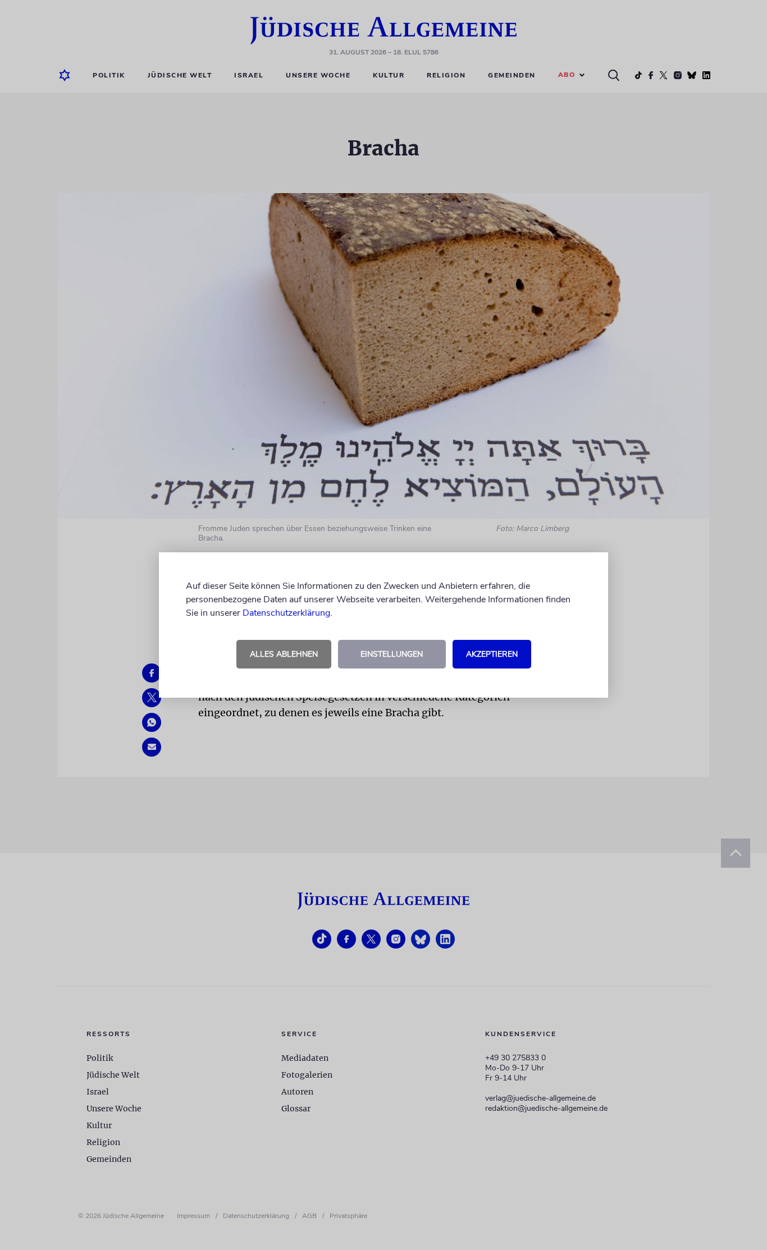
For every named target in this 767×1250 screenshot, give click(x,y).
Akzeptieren (492, 654)
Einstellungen (391, 654)
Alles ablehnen (284, 654)
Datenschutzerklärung (286, 613)
